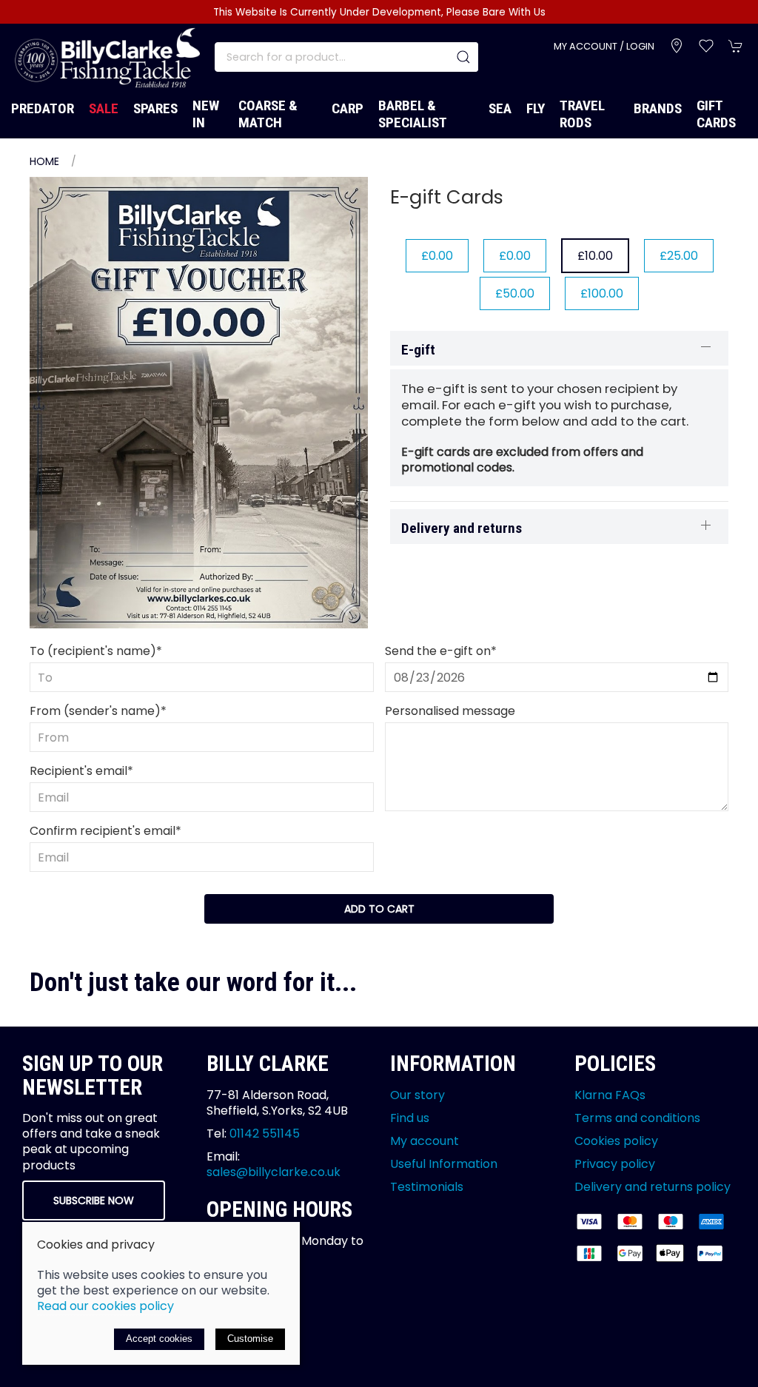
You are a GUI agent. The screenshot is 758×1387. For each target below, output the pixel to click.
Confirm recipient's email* (105, 830)
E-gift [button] (418, 349)
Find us (409, 1117)
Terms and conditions (637, 1117)
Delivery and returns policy (652, 1186)
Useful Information (443, 1163)
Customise (250, 1338)
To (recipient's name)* (96, 650)
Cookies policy (616, 1140)
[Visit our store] (676, 46)
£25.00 (679, 255)
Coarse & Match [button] (268, 114)
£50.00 (514, 293)
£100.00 (601, 293)
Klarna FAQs (609, 1095)
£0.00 (437, 255)
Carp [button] (347, 108)
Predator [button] (42, 108)
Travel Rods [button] (582, 114)
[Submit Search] (463, 57)
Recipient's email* (81, 770)
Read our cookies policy (105, 1305)
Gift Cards (716, 114)
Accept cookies (159, 1338)
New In (205, 114)
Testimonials (426, 1186)
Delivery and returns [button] (461, 528)
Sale (103, 108)
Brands (658, 108)
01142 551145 (264, 1133)
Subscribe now (93, 1200)
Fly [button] (535, 108)
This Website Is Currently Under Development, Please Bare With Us (379, 12)
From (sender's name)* (98, 710)
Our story (417, 1095)
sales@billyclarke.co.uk (274, 1172)
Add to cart (379, 908)
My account (424, 1140)
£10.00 (595, 255)
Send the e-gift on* (441, 650)
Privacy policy (614, 1163)
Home (44, 161)
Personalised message (450, 710)
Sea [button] (500, 108)
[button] (706, 46)
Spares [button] (155, 108)
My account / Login (604, 46)
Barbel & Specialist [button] (412, 114)
